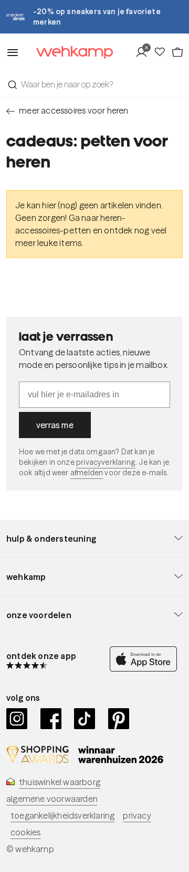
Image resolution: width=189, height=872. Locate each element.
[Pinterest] (119, 718)
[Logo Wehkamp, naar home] (68, 52)
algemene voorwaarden (52, 798)
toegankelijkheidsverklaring (62, 815)
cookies (25, 832)
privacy (137, 815)
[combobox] (94, 84)
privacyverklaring (105, 462)
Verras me (55, 425)
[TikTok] (85, 718)
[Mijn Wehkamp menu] (144, 52)
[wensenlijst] (162, 52)
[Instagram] (17, 718)
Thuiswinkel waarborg (59, 782)
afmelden (86, 472)
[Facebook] (51, 718)
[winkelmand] (177, 52)
